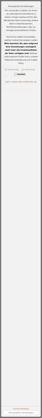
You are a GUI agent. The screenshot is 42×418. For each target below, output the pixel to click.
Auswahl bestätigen (21, 409)
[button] (21, 82)
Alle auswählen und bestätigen (21, 413)
